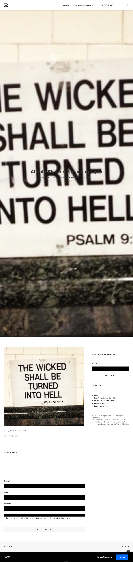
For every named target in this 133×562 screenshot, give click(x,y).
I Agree (122, 557)
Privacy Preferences (104, 557)
